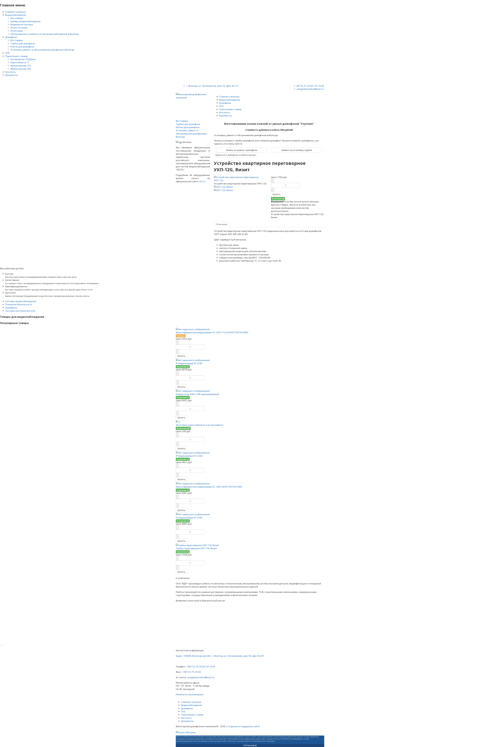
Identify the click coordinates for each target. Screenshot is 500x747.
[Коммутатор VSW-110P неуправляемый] (193, 390)
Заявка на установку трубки (296, 150)
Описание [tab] (221, 224)
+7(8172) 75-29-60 (195, 666)
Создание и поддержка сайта (243, 726)
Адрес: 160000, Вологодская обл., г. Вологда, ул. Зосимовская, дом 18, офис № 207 (220, 655)
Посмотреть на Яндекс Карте (190, 661)
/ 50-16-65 (319, 85)
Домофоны (11, 307)
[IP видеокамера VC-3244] (193, 452)
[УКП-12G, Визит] (223, 186)
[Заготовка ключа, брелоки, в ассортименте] (178, 421)
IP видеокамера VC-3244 (189, 455)
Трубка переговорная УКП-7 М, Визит (196, 548)
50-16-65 (210, 666)
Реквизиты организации (189, 694)
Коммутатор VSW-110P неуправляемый (197, 394)
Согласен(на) (250, 745)
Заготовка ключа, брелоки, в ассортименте (199, 424)
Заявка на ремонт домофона (241, 150)
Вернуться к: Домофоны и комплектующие (235, 155)
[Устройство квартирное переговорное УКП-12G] (240, 178)
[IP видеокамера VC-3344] (193, 359)
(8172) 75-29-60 (305, 85)
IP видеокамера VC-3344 (189, 363)
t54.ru (202, 181)
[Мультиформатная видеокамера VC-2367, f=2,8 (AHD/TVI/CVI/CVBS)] (193, 329)
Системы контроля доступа (20, 310)
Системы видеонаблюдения (20, 301)
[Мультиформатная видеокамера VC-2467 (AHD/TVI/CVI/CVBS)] (193, 483)
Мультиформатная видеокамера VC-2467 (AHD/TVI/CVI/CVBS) (209, 486)
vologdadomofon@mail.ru (310, 88)
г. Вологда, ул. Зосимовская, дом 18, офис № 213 (212, 85)
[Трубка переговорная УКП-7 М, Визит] (197, 545)
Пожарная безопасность (18, 304)
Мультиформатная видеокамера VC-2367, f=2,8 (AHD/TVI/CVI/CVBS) (212, 332)
